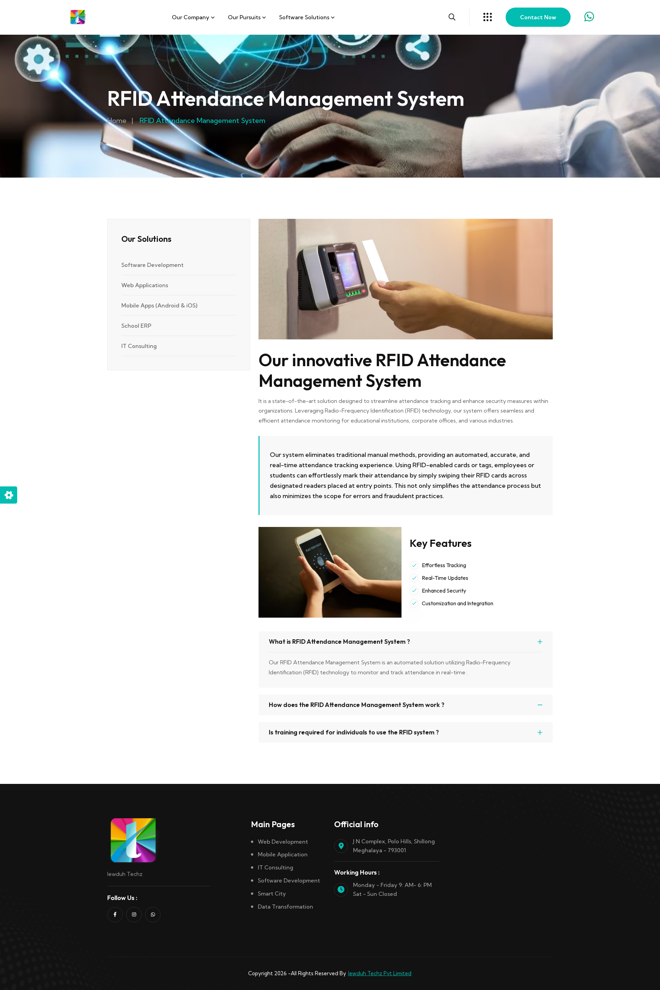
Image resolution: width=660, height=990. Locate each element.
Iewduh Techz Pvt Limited (379, 973)
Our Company (190, 17)
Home (116, 120)
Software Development (152, 264)
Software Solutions (304, 17)
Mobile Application (283, 854)
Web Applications (144, 285)
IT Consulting (139, 345)
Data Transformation (285, 906)
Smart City (272, 893)
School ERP (136, 325)
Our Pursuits (244, 17)
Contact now (538, 17)
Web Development (283, 841)
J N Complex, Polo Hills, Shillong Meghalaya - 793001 (394, 846)
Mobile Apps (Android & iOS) (159, 305)
